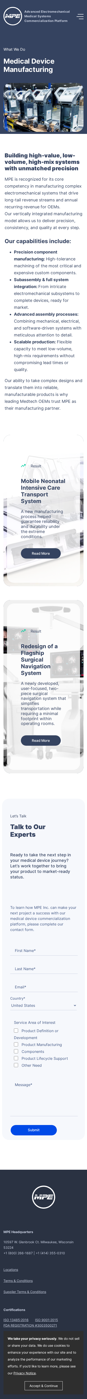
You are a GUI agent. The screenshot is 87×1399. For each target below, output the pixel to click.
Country (17, 998)
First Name (25, 950)
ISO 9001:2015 (46, 1320)
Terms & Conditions (18, 1281)
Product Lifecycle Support (45, 1058)
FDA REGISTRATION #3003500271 (30, 1325)
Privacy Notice (24, 1373)
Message (23, 1084)
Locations (10, 1270)
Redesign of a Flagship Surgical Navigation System (39, 659)
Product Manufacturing (42, 1044)
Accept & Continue (43, 1386)
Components (33, 1051)
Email (20, 987)
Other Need (32, 1065)
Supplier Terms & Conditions (24, 1292)
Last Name (25, 968)
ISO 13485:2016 (16, 1320)
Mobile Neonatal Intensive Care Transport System (43, 491)
